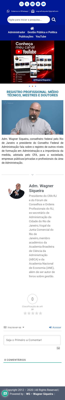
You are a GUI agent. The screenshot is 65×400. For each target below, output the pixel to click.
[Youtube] (43, 4)
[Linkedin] (32, 4)
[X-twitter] (27, 4)
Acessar (56, 327)
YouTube (41, 36)
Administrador (16, 32)
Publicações (26, 36)
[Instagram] (21, 4)
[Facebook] (38, 4)
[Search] (54, 19)
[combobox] (28, 19)
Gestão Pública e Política (42, 32)
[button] (29, 86)
